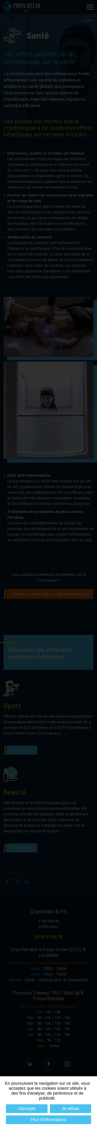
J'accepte (27, 1108)
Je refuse (70, 1108)
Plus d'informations (48, 1119)
